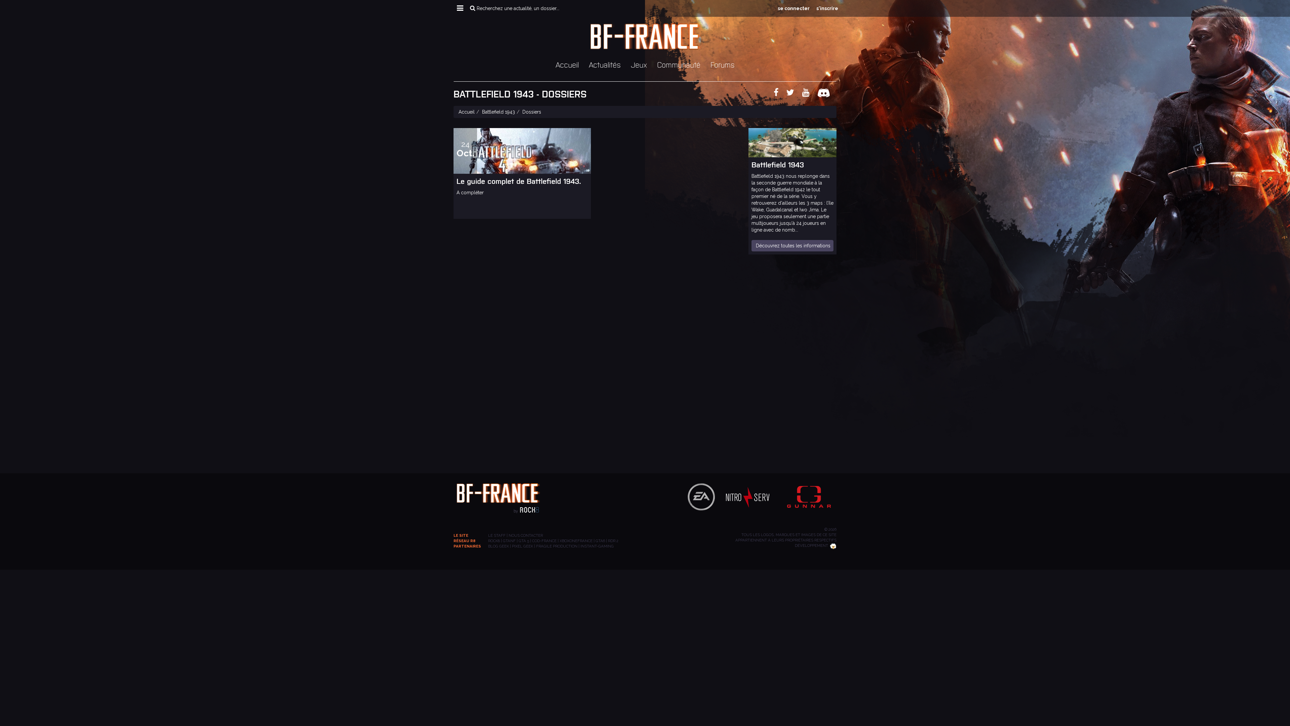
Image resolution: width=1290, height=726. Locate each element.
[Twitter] (793, 93)
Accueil (567, 64)
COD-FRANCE (544, 540)
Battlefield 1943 (498, 112)
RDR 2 (613, 540)
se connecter (794, 8)
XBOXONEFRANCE (576, 540)
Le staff (497, 535)
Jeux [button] (639, 64)
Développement (811, 545)
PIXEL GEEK (522, 546)
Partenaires (467, 546)
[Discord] (827, 93)
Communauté (678, 64)
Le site (461, 535)
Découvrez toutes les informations (793, 245)
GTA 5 (524, 540)
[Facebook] (779, 93)
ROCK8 (494, 540)
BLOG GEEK (498, 546)
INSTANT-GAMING (597, 546)
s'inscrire (827, 8)
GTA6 (600, 540)
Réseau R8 (464, 540)
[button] (460, 8)
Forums (723, 64)
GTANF (509, 540)
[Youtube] (809, 93)
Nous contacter (526, 535)
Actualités (605, 64)
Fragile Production (556, 546)
